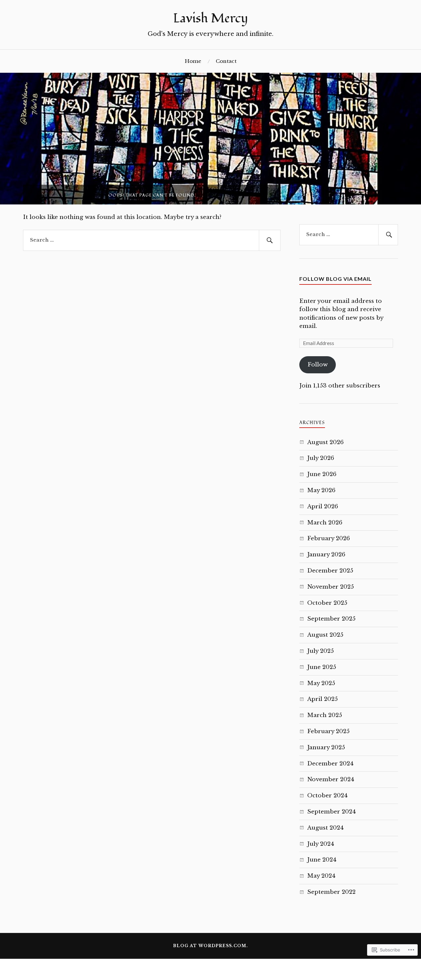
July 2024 (320, 843)
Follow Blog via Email (335, 279)
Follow (318, 364)
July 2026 (320, 458)
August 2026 (325, 442)
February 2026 (328, 538)
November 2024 (330, 779)
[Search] (270, 240)
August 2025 (325, 634)
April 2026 (322, 506)
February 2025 (328, 731)
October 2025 (327, 602)
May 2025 (321, 683)
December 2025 (330, 570)
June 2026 (321, 474)
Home (193, 61)
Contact (226, 61)
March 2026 (324, 522)
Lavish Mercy (210, 18)
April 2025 (322, 699)
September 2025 (331, 618)
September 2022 (331, 892)
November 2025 (330, 586)
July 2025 (320, 651)
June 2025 (321, 667)
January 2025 (326, 747)
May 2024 (321, 875)
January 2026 (326, 554)
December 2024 (330, 763)
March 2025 (324, 715)
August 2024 (325, 827)
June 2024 (321, 859)
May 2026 (321, 490)
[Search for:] (152, 240)
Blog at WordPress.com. (210, 945)
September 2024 (331, 811)
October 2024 (327, 795)
